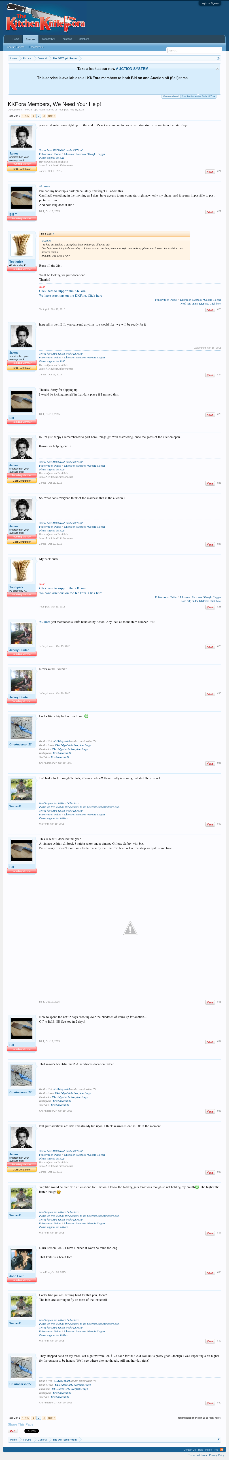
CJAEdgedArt (62, 741)
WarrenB (15, 806)
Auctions (67, 39)
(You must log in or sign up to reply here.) (199, 1417)
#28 (219, 606)
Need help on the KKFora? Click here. (200, 303)
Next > (51, 115)
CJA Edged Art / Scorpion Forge (73, 745)
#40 (219, 1402)
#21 (219, 171)
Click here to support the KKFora (62, 290)
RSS (221, 1449)
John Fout (16, 1276)
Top (216, 1449)
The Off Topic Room (34, 109)
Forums (30, 39)
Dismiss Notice (217, 68)
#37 (219, 1232)
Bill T (13, 214)
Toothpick (63, 109)
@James (45, 186)
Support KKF (49, 39)
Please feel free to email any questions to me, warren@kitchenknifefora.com (79, 806)
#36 (219, 1171)
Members (84, 39)
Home (16, 39)
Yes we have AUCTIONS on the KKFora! (61, 150)
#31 (219, 763)
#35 (219, 1110)
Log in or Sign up (210, 3)
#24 (219, 374)
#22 (219, 211)
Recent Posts (36, 47)
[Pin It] (210, 171)
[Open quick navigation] (218, 58)
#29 (219, 646)
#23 (219, 309)
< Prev (25, 115)
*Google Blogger (96, 154)
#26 (219, 482)
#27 (219, 543)
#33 (219, 1001)
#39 (219, 1340)
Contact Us (190, 1449)
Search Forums (15, 47)
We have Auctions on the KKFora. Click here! (71, 295)
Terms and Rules (197, 1455)
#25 (219, 414)
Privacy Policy (217, 1455)
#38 (219, 1272)
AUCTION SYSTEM (132, 69)
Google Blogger (96, 814)
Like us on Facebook (75, 154)
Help (200, 1449)
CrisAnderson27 (20, 744)
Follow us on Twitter (50, 154)
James (13, 153)
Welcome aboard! (171, 96)
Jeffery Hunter (19, 650)
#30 (219, 693)
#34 (219, 1041)
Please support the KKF (52, 157)
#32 (219, 823)
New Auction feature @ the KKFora (198, 96)
